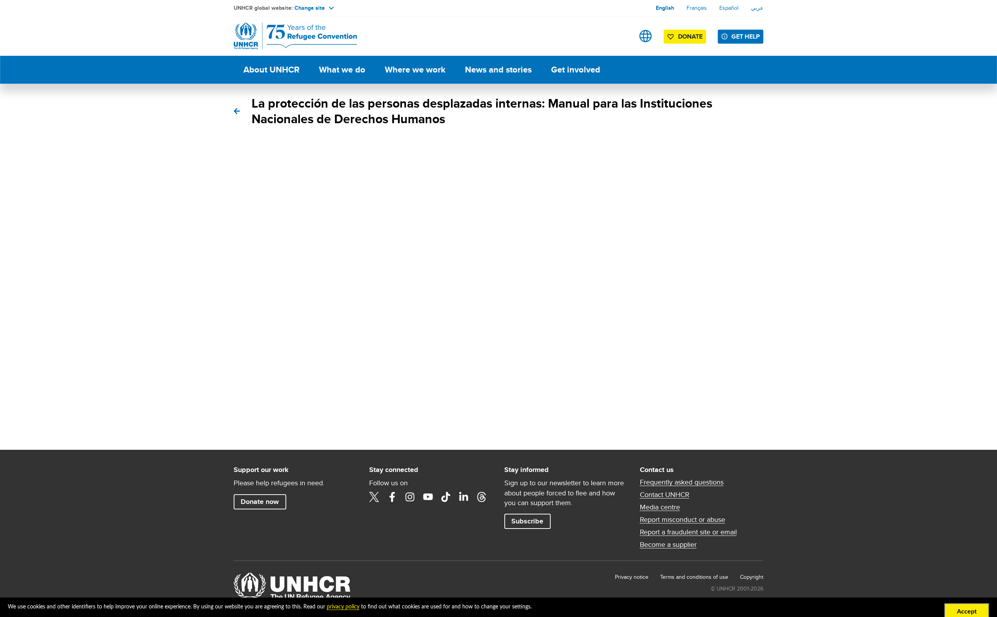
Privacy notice (631, 577)
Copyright (751, 577)
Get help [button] (745, 36)
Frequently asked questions (682, 482)
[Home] (288, 36)
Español (728, 8)
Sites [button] (645, 36)
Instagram (410, 497)
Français (697, 8)
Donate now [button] (260, 502)
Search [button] (621, 36)
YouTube (428, 497)
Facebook (392, 497)
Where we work (415, 69)
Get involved (575, 69)
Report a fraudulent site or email (688, 532)
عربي (757, 8)
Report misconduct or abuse (682, 519)
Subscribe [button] (527, 521)
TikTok (446, 497)
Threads (482, 497)
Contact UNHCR (664, 494)
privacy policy (343, 607)
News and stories (498, 69)
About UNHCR (271, 69)
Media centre (660, 507)
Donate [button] (690, 36)
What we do (342, 69)
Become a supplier (668, 544)
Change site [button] (309, 8)
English (665, 8)
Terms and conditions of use (694, 577)
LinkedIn (464, 497)
